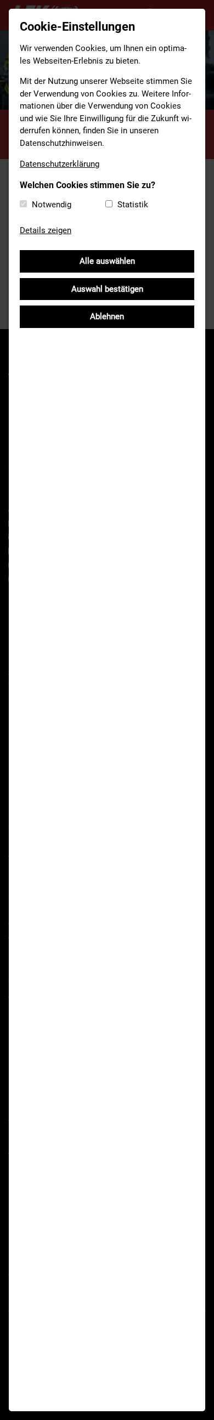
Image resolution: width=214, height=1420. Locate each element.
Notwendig (51, 205)
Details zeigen (45, 230)
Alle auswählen (107, 261)
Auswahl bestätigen (107, 289)
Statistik (132, 205)
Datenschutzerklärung (59, 164)
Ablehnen (107, 316)
